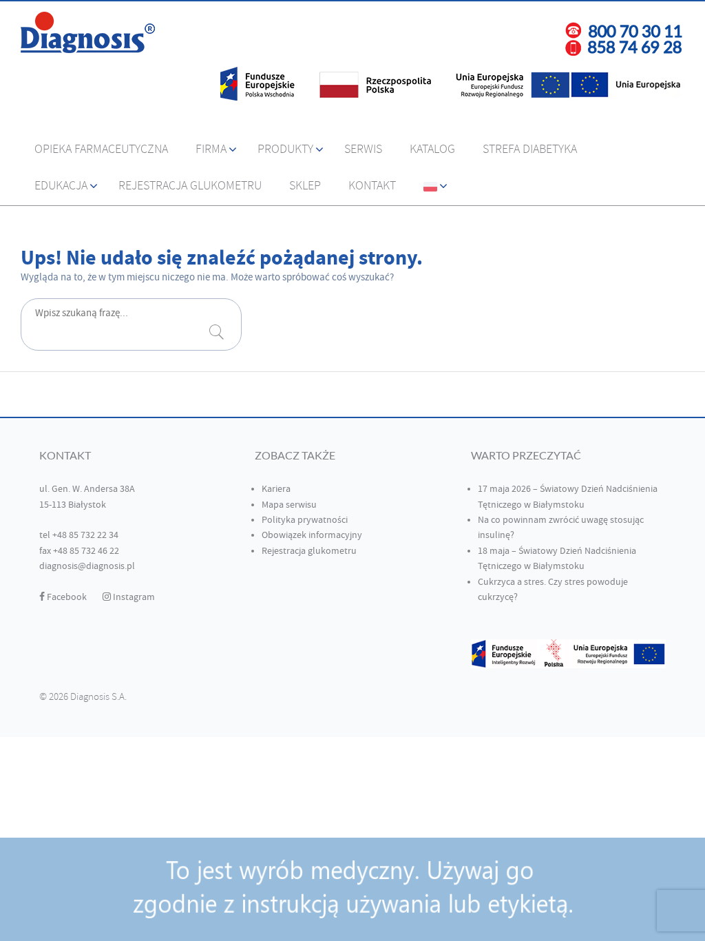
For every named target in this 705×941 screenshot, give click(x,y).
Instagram (133, 597)
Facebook (66, 597)
